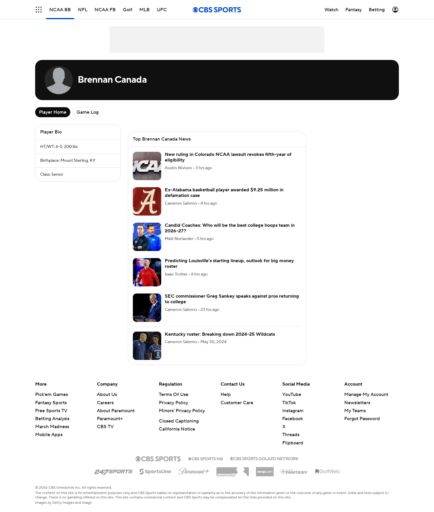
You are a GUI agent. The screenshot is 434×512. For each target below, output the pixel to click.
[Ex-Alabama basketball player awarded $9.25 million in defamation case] (147, 201)
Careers (105, 403)
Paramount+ (110, 419)
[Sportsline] (155, 471)
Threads (290, 435)
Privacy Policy (173, 403)
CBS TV (105, 427)
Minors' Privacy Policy (182, 411)
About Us (107, 394)
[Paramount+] (193, 470)
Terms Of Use (173, 394)
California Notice (177, 429)
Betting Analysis (52, 419)
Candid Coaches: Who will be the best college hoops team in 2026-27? (230, 228)
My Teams (355, 411)
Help (226, 394)
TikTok (289, 403)
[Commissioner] (232, 469)
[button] (39, 9)
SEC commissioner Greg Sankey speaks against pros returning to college (232, 299)
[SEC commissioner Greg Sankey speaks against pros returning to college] (147, 307)
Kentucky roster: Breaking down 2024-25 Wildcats (220, 334)
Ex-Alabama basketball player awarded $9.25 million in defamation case (224, 192)
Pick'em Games (51, 394)
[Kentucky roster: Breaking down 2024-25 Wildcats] (147, 346)
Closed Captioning (179, 421)
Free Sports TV (51, 411)
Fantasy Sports (51, 403)
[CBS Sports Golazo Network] (264, 458)
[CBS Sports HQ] (205, 458)
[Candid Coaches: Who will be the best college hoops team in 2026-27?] (147, 237)
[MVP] (265, 469)
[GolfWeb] (327, 472)
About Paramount (116, 411)
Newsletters (357, 403)
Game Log (87, 112)
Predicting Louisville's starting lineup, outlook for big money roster (229, 263)
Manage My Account (366, 394)
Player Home (52, 112)
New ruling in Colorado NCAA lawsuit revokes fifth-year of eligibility (228, 157)
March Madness (52, 427)
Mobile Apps (49, 435)
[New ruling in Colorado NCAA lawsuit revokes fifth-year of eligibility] (147, 166)
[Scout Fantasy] (294, 471)
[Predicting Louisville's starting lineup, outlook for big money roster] (147, 272)
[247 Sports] (113, 470)
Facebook (292, 419)
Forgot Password (362, 419)
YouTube (291, 394)
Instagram (293, 411)
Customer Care (237, 403)
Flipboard (292, 443)
